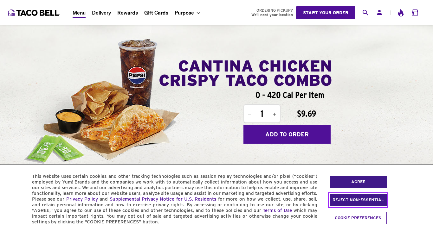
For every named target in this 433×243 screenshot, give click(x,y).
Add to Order (287, 134)
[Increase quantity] (274, 114)
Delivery (101, 12)
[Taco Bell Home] (34, 12)
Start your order (325, 12)
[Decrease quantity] (249, 114)
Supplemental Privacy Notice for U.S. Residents (163, 199)
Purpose (184, 12)
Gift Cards (156, 12)
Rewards (127, 12)
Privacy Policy (82, 199)
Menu (79, 12)
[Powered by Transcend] (10, 236)
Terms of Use (277, 210)
